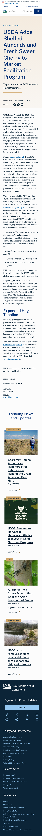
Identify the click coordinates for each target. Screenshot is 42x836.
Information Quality (11, 747)
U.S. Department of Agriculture (21, 11)
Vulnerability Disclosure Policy (15, 763)
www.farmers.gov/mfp (12, 207)
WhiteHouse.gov (9, 788)
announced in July (17, 157)
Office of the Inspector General (15, 781)
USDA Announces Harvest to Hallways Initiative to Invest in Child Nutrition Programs (20, 535)
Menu (38, 11)
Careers (6, 801)
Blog (17, 6)
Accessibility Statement (12, 737)
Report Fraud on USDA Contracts (15, 820)
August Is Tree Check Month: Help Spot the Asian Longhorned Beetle (20, 595)
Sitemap (6, 823)
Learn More (12, 490)
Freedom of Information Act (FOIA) (16, 743)
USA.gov (6, 785)
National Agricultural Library (14, 778)
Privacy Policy (8, 760)
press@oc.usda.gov (11, 397)
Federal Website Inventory (13, 808)
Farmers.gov (8, 775)
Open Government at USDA (13, 753)
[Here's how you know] (21, 2)
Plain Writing (8, 756)
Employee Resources (32, 6)
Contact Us (7, 804)
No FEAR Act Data (10, 811)
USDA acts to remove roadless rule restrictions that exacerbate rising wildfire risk (19, 657)
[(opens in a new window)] (6, 714)
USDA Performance (10, 826)
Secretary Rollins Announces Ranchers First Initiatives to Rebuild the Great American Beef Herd (19, 470)
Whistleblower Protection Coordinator (18, 830)
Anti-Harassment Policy (12, 740)
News (6, 6)
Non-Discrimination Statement (15, 750)
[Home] (5, 12)
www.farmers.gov (10, 359)
